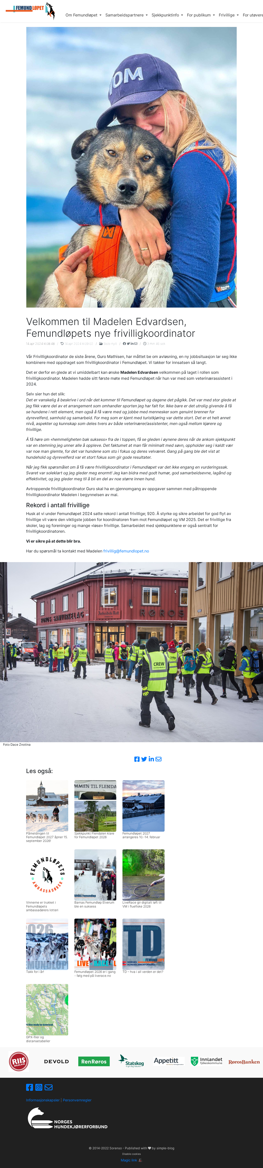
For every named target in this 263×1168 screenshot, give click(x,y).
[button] (84, 15)
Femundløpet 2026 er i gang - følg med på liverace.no (94, 973)
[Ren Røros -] (94, 1061)
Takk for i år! (35, 972)
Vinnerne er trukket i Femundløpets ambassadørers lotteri (42, 906)
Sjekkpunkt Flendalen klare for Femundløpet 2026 (94, 835)
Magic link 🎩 (131, 1160)
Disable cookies (131, 1153)
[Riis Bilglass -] (18, 1061)
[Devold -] (56, 1061)
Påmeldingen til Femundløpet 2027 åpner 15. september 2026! (47, 837)
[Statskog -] (131, 1061)
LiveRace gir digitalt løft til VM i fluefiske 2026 (141, 904)
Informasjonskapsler (43, 1100)
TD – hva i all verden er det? (142, 972)
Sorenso (116, 1148)
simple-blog (165, 1148)
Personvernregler (77, 1100)
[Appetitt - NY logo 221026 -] (169, 1061)
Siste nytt (110, 344)
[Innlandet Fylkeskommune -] (206, 1061)
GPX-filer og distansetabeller (38, 1039)
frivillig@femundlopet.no (126, 551)
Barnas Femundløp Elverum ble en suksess (94, 904)
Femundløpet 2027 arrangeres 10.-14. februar (141, 835)
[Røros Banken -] (244, 1061)
